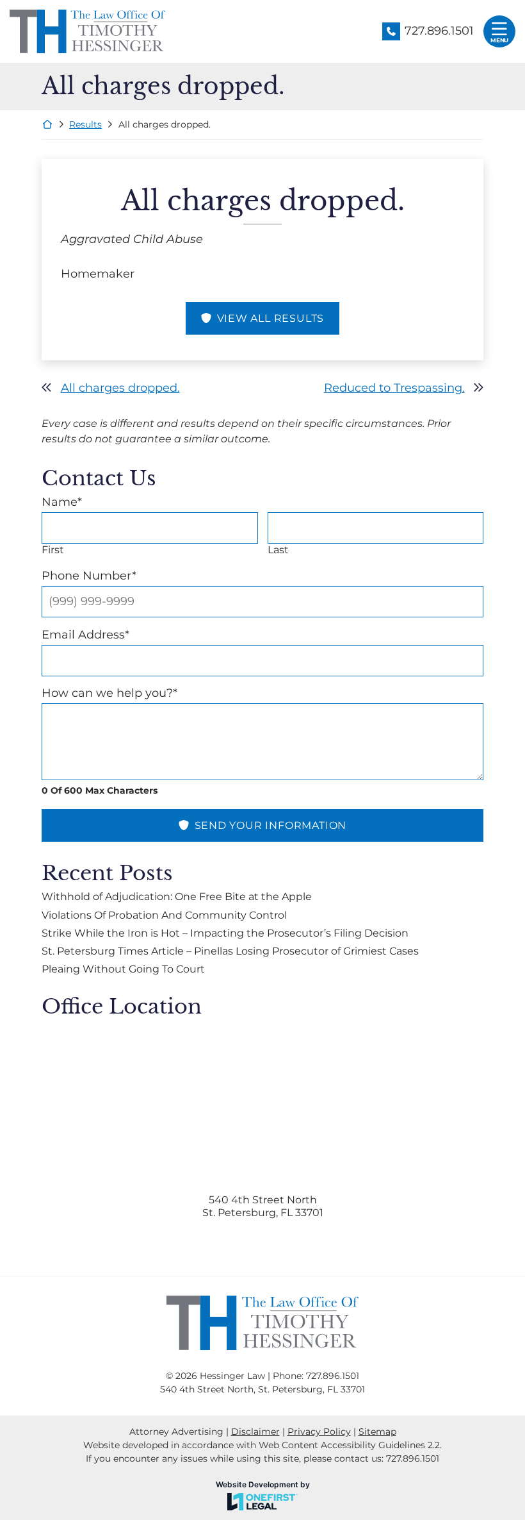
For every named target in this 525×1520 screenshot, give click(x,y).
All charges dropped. (120, 388)
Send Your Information (271, 825)
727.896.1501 (439, 31)
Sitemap (377, 1431)
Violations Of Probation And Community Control (164, 915)
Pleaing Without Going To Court (123, 969)
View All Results (271, 318)
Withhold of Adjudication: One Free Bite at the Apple (177, 896)
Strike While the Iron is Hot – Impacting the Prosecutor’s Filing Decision (225, 933)
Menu (499, 40)
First (53, 550)
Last (278, 550)
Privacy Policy (319, 1431)
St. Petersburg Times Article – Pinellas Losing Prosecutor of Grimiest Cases (230, 951)
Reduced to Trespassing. (394, 388)
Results (85, 124)
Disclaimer (255, 1431)
